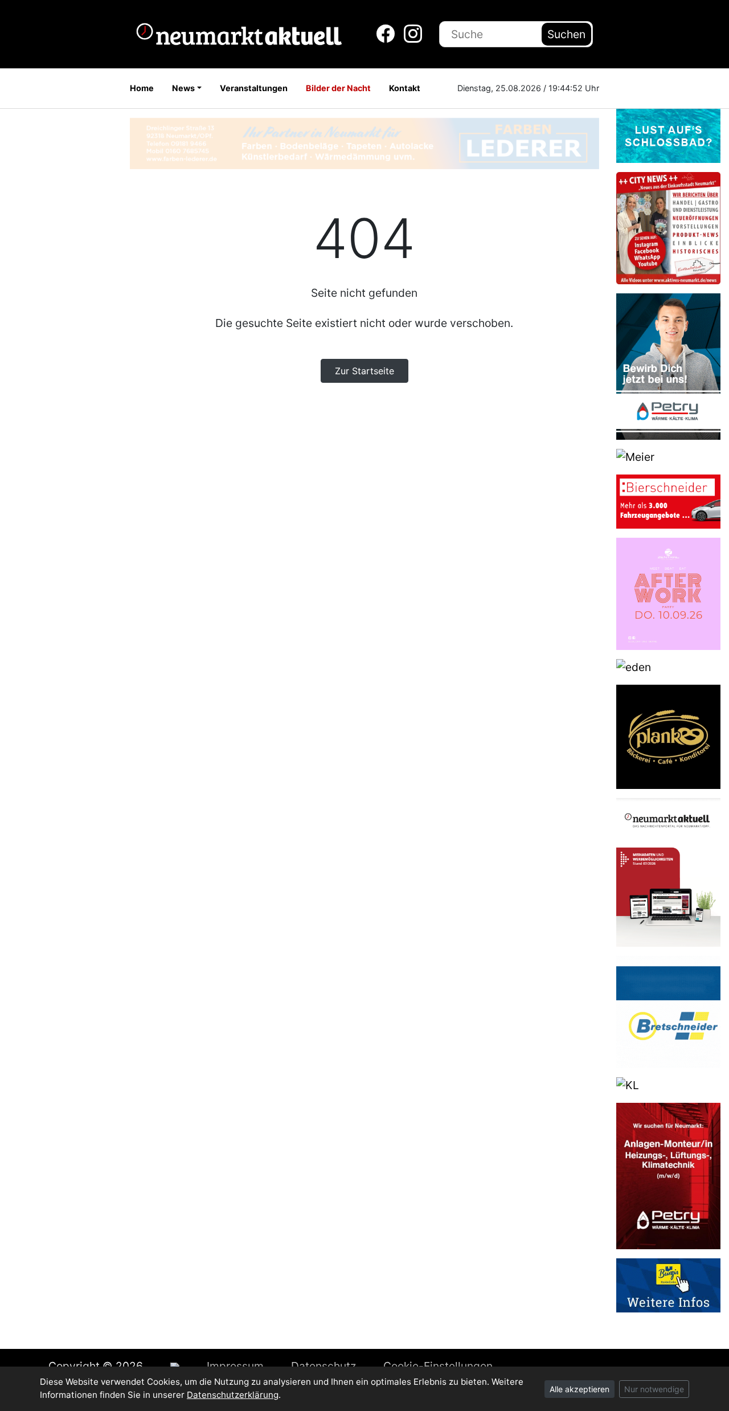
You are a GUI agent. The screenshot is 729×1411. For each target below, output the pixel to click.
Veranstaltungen (254, 88)
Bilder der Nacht (338, 88)
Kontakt (404, 88)
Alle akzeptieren (579, 1389)
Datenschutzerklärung (233, 1394)
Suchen (566, 34)
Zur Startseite (364, 371)
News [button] (183, 88)
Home (142, 88)
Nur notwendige (654, 1389)
